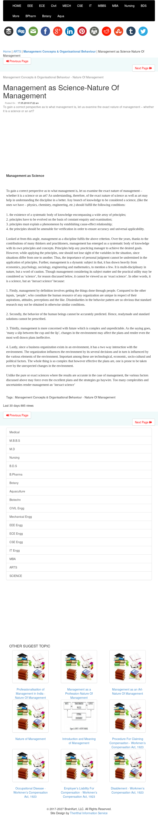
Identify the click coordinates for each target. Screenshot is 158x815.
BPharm (31, 16)
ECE (42, 6)
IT (90, 6)
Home (7, 51)
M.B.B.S (14, 440)
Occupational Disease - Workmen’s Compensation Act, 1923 (30, 792)
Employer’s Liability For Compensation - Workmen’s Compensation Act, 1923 (79, 792)
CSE (80, 6)
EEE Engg (16, 525)
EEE (30, 6)
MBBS (102, 6)
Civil (53, 6)
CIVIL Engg (16, 508)
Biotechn (15, 500)
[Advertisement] (79, 144)
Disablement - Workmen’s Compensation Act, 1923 (127, 790)
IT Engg (14, 550)
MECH (67, 6)
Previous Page (18, 61)
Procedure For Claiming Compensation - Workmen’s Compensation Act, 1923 (127, 743)
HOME (17, 6)
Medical (14, 432)
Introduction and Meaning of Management (79, 741)
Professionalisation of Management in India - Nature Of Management (30, 693)
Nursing (129, 6)
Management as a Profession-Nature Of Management (79, 693)
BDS (143, 6)
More (16, 16)
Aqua (60, 16)
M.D (12, 449)
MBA (115, 6)
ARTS (17, 51)
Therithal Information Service (89, 813)
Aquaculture (17, 491)
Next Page (142, 68)
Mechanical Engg (20, 516)
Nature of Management (30, 739)
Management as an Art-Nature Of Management (127, 691)
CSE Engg (16, 542)
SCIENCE (15, 576)
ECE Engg (16, 533)
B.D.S (13, 466)
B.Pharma (15, 474)
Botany (46, 16)
